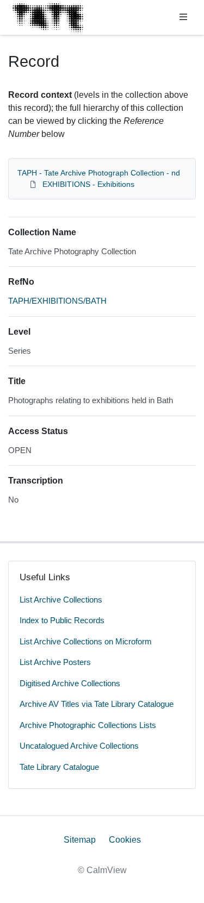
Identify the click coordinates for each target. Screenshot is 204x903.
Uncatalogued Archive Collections (79, 745)
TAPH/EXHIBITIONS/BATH (57, 300)
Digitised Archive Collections (70, 683)
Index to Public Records (62, 620)
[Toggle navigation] (183, 17)
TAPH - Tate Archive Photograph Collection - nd (98, 172)
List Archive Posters (55, 662)
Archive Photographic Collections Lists (88, 725)
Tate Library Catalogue (59, 767)
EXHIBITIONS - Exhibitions (88, 184)
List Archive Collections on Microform (86, 641)
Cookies (125, 839)
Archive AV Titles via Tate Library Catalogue (97, 703)
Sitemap (80, 839)
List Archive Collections (61, 599)
